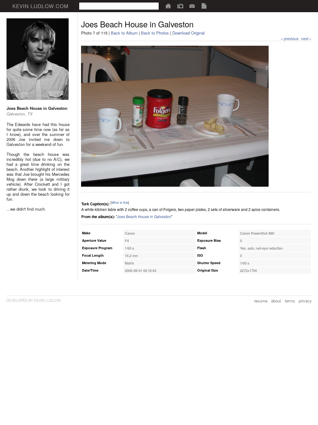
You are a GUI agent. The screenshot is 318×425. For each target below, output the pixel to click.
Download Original (188, 33)
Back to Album (124, 33)
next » (306, 38)
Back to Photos (155, 33)
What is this (119, 202)
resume (260, 301)
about (276, 301)
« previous (289, 38)
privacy (305, 301)
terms (290, 301)
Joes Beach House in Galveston (144, 216)
